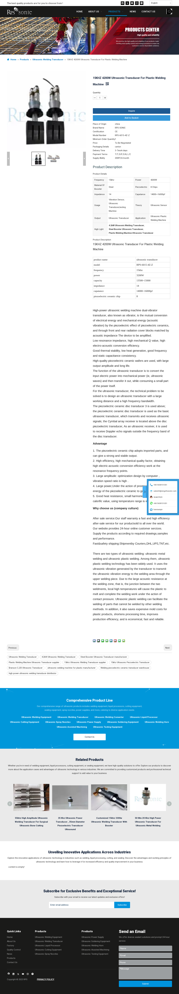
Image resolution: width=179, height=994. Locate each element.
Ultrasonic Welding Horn (157, 722)
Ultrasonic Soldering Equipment (123, 722)
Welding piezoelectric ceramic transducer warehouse (125, 668)
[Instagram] (137, 3)
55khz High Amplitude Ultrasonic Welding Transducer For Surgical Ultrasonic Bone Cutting (31, 822)
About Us (11, 941)
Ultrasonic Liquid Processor (144, 717)
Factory (10, 945)
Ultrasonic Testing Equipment (107, 727)
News (9, 954)
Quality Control (14, 949)
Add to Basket (131, 118)
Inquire (131, 111)
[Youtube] (132, 3)
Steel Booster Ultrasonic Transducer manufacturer (104, 657)
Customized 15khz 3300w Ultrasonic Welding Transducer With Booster (109, 822)
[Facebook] (122, 3)
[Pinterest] (141, 3)
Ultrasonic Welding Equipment (36, 717)
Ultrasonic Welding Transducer (23, 657)
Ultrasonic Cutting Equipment (24, 722)
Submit (145, 984)
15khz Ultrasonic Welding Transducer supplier (85, 662)
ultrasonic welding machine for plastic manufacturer (72, 668)
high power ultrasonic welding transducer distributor (32, 673)
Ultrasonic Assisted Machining (72, 727)
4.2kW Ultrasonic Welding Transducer (59, 657)
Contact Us (89, 737)
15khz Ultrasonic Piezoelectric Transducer (130, 662)
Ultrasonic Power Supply (89, 722)
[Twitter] (127, 3)
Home (10, 937)
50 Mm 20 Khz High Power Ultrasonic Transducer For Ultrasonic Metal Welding (148, 822)
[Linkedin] (13, 974)
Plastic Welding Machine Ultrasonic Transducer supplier (34, 662)
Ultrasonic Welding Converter (109, 717)
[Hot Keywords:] (169, 11)
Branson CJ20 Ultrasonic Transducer (26, 668)
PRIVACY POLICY (45, 979)
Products (11, 958)
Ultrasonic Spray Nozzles (57, 722)
